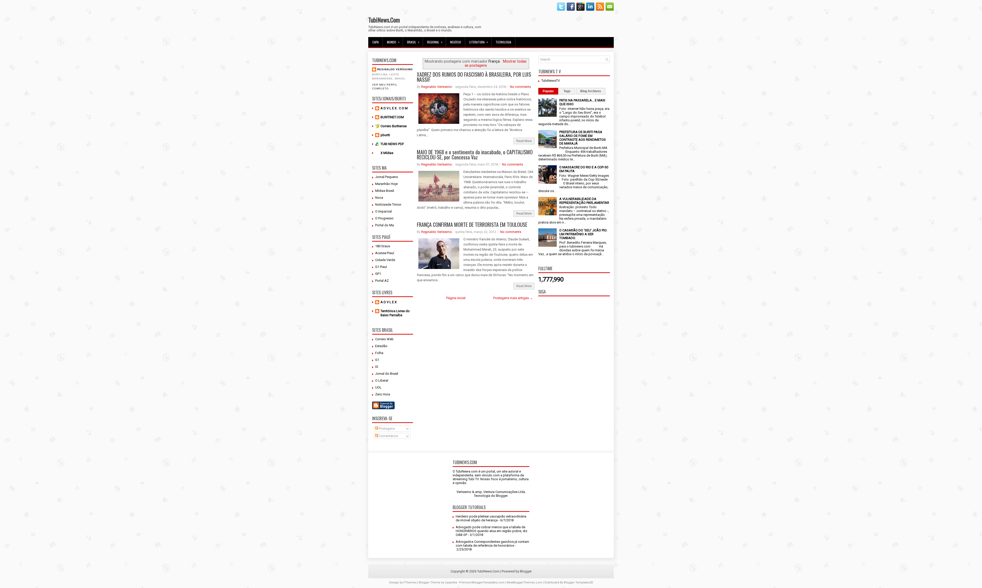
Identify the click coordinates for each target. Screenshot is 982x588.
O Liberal (381, 380)
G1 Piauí (381, 267)
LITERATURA (478, 42)
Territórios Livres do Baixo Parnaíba (395, 313)
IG (376, 367)
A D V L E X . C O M (394, 108)
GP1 (378, 274)
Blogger (501, 496)
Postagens (386, 428)
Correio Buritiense (394, 126)
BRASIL (413, 42)
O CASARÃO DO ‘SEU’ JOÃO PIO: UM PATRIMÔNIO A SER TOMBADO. (583, 234)
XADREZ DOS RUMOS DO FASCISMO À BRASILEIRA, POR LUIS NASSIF (474, 77)
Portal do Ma (384, 225)
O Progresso (384, 218)
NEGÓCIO (455, 42)
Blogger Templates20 (578, 582)
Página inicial (455, 298)
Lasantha (451, 582)
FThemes (410, 582)
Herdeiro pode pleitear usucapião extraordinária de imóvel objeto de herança (491, 518)
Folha (379, 353)
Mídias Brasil (384, 191)
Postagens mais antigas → (513, 298)
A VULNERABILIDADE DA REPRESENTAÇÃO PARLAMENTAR (584, 201)
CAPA (375, 42)
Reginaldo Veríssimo (395, 69)
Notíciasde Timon (388, 204)
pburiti (385, 135)
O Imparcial (383, 211)
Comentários (388, 436)
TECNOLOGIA (503, 42)
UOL (378, 387)
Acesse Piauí (384, 253)
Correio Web (384, 339)
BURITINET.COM (392, 117)
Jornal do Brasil (386, 373)
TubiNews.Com (384, 19)
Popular (548, 91)
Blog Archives (590, 91)
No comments (520, 87)
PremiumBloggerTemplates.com (482, 582)
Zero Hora (382, 394)
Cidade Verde (385, 260)
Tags (567, 91)
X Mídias (387, 153)
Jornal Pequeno (386, 177)
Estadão (381, 346)
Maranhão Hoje (386, 184)
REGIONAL (434, 42)
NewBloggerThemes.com (524, 582)
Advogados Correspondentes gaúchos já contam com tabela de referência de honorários (492, 543)
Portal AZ (382, 281)
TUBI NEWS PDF (392, 144)
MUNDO (393, 42)
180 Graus (382, 246)
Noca (379, 197)
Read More (524, 141)
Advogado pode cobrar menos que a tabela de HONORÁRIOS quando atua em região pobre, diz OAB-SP (491, 531)
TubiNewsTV (550, 81)
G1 (377, 360)
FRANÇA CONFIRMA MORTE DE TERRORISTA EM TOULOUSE (472, 224)
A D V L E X (389, 302)
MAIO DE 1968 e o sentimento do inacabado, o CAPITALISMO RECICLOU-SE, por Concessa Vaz (475, 154)
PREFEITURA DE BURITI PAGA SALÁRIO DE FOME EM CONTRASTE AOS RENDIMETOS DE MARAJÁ (582, 137)
